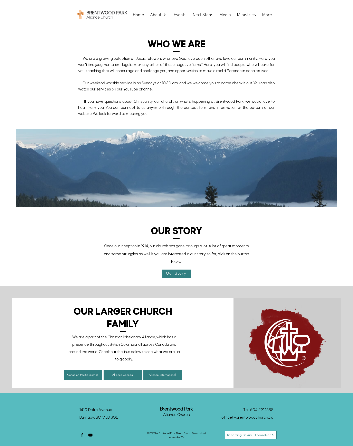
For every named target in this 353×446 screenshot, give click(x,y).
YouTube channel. (138, 89)
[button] (159, 15)
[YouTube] (90, 435)
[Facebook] (82, 435)
